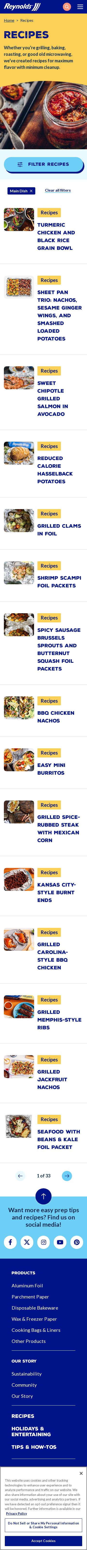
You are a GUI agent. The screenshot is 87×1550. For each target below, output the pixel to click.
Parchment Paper (30, 1296)
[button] (66, 6)
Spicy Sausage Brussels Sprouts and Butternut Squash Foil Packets (59, 649)
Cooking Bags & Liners (36, 1330)
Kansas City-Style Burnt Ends (56, 892)
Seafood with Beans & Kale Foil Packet (58, 1139)
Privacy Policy (16, 1513)
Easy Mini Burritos (51, 769)
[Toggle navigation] (80, 7)
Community (24, 1385)
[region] (43, 1508)
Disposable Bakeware (35, 1308)
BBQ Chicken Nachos (55, 717)
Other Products (29, 1341)
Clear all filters (58, 190)
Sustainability (27, 1374)
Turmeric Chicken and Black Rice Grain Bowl (56, 236)
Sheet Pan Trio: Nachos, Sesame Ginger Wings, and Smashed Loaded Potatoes (59, 315)
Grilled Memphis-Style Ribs (59, 1020)
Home (9, 20)
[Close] (81, 1473)
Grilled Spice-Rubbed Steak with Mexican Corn (58, 828)
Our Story (22, 1396)
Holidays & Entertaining (31, 1431)
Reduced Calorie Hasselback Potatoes (55, 469)
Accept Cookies (43, 1541)
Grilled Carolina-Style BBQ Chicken (52, 956)
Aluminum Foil (27, 1285)
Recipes (23, 1416)
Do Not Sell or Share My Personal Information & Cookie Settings (43, 1525)
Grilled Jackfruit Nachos (52, 1079)
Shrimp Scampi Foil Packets (59, 582)
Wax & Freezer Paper (34, 1319)
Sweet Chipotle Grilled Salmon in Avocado (52, 398)
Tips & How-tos (34, 1447)
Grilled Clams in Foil (59, 530)
